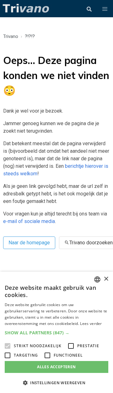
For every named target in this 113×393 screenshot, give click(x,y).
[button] (105, 9)
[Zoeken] (89, 9)
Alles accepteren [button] (56, 366)
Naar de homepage (29, 243)
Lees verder (91, 323)
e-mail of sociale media (29, 221)
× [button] (106, 279)
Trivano (10, 36)
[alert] (56, 332)
